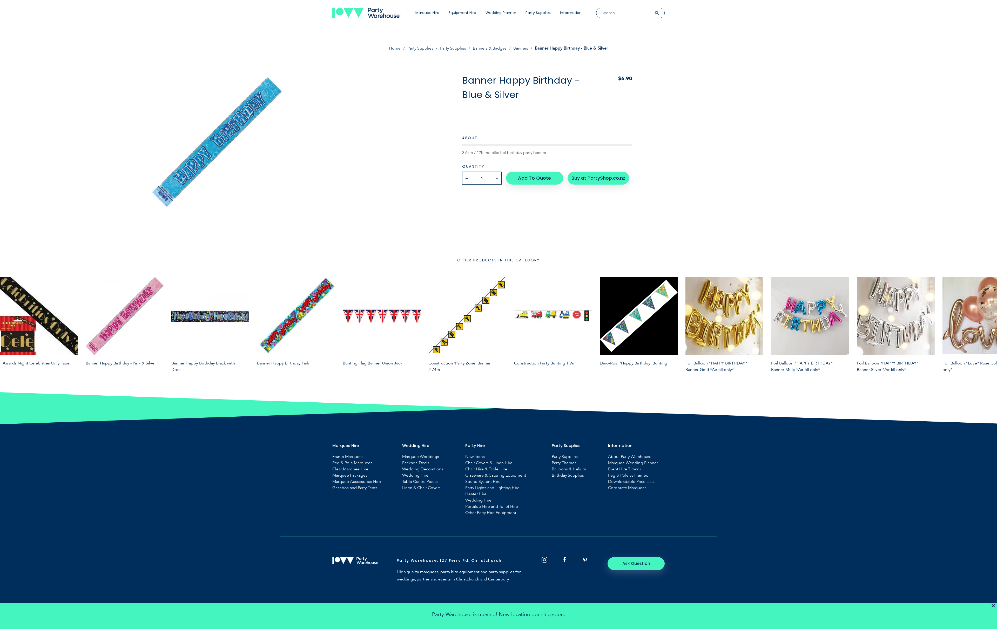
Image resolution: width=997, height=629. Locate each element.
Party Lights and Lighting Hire (492, 487)
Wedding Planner (501, 12)
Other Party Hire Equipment (490, 512)
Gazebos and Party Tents (354, 487)
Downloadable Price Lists (631, 481)
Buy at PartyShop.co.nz (598, 178)
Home (395, 48)
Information (571, 12)
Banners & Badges (490, 48)
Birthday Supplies (568, 475)
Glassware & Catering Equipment (495, 475)
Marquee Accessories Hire (356, 481)
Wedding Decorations (422, 469)
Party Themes (564, 463)
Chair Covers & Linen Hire (489, 463)
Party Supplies (538, 12)
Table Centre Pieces (420, 481)
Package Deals (415, 463)
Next (989, 324)
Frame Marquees (347, 456)
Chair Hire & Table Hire (486, 469)
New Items (475, 456)
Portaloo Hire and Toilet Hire (491, 506)
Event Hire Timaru (624, 469)
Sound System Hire (483, 481)
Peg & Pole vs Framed (628, 475)
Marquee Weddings (420, 456)
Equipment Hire (462, 12)
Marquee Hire (427, 12)
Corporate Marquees (627, 487)
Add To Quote (534, 178)
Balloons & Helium (569, 469)
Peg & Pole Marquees (352, 463)
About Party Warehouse (629, 456)
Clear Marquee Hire (350, 469)
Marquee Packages (349, 475)
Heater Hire (476, 494)
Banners (520, 48)
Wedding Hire (415, 475)
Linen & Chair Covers (421, 487)
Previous (8, 324)
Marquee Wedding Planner (633, 463)
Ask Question (636, 563)
